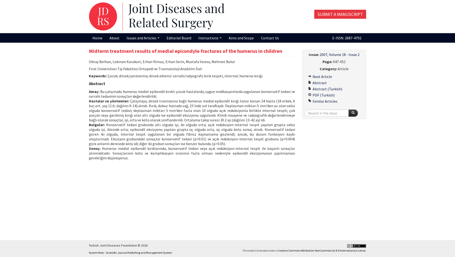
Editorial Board (179, 38)
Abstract (319, 82)
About (114, 38)
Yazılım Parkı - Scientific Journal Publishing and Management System (130, 252)
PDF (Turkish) (323, 95)
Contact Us (270, 38)
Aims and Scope (241, 38)
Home (97, 38)
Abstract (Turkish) (327, 89)
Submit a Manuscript (340, 14)
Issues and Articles (142, 38)
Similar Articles (324, 101)
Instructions (208, 38)
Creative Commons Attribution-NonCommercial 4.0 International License (321, 250)
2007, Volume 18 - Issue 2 (339, 54)
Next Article (322, 76)
